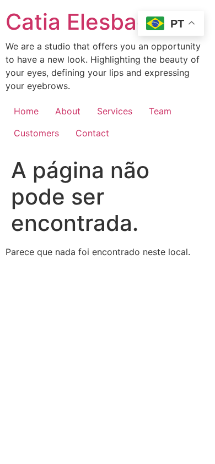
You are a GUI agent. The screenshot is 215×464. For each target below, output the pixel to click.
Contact (92, 133)
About (67, 111)
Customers (36, 133)
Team (160, 111)
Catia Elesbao (78, 21)
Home (26, 111)
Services (114, 111)
